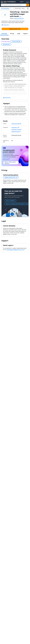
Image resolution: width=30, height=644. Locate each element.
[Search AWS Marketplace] (27, 5)
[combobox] (13, 5)
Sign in (27, 2)
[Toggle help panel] (28, 8)
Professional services (16, 135)
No (12, 140)
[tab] (4, 33)
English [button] (21, 1)
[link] (20, 8)
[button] (20, 16)
